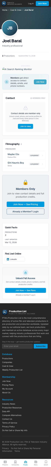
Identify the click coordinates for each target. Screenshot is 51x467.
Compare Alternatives (11, 415)
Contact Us (7, 419)
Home (4, 10)
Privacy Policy (8, 426)
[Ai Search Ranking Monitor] (25, 69)
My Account (7, 389)
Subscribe (40, 346)
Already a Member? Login (26, 211)
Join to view (25, 126)
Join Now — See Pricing (25, 204)
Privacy (5, 448)
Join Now (42, 3)
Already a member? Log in (25, 295)
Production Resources (12, 407)
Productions (7, 358)
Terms (17, 451)
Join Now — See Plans (26, 290)
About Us (6, 392)
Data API (6, 411)
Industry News (8, 404)
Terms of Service (9, 423)
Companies (7, 362)
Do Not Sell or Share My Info (14, 430)
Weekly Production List (12, 370)
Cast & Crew (15, 10)
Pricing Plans (8, 385)
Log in (31, 3)
